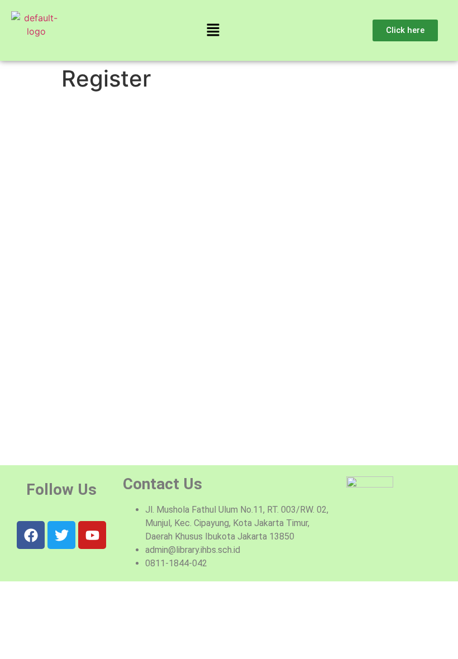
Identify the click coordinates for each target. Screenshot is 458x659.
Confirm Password (98, 355)
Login (253, 435)
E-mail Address (92, 260)
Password (81, 308)
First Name (83, 164)
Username (82, 116)
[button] (213, 30)
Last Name (82, 212)
